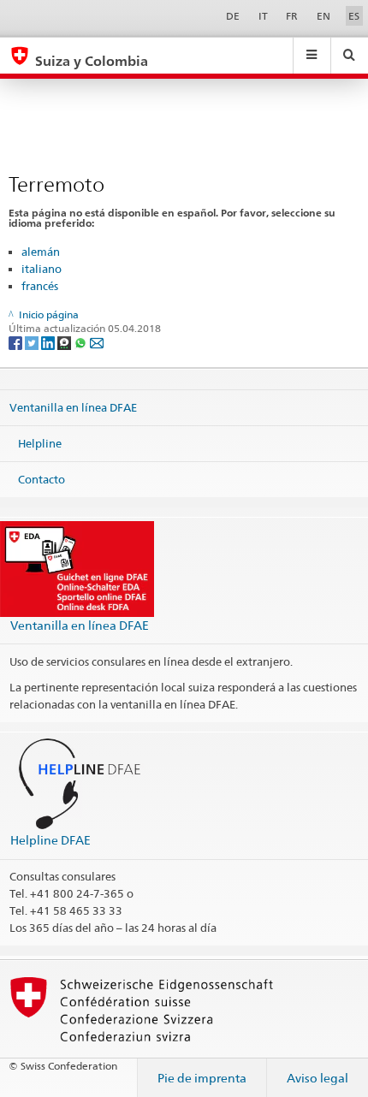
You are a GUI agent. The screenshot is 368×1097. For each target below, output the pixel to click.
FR (292, 15)
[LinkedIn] (49, 341)
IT (263, 15)
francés (39, 286)
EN (323, 15)
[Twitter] (33, 341)
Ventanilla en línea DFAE (73, 407)
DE (233, 15)
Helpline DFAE (50, 840)
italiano (41, 269)
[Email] (97, 341)
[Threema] (65, 341)
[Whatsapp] (82, 341)
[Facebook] (17, 341)
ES (353, 15)
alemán (40, 251)
